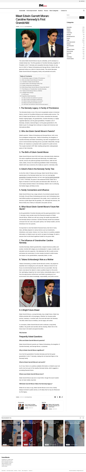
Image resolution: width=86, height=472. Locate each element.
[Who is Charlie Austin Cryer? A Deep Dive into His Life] (32, 433)
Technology (69, 56)
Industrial (68, 43)
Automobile (69, 27)
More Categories (25, 470)
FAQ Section (26, 94)
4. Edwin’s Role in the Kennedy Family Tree (31, 83)
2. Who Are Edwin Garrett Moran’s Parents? (32, 80)
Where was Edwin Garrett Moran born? (33, 102)
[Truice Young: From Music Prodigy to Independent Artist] (28, 406)
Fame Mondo (6, 457)
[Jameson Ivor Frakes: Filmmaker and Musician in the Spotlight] (74, 433)
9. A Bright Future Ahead (27, 92)
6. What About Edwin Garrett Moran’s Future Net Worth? (35, 87)
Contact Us (30, 470)
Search (68, 14)
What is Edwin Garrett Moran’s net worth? (33, 101)
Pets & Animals (70, 51)
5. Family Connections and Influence (30, 85)
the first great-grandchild (52, 177)
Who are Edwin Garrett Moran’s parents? (33, 97)
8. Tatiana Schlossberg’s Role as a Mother (31, 90)
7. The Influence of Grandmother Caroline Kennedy (33, 89)
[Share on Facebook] (55, 397)
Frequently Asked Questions (28, 96)
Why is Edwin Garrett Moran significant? (33, 99)
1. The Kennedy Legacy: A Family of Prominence (33, 78)
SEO (68, 55)
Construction (69, 32)
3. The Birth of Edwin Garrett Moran (30, 81)
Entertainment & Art (71, 36)
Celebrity (17, 26)
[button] (81, 1)
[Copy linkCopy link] (62, 397)
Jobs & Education (70, 45)
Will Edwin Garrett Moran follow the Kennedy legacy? (36, 104)
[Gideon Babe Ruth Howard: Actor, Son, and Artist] (53, 433)
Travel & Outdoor (70, 58)
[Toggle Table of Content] (48, 76)
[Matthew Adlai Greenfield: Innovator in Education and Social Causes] (51, 406)
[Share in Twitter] (57, 397)
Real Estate (69, 53)
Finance (68, 38)
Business (68, 29)
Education (69, 34)
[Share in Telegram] (60, 397)
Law (67, 47)
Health (68, 40)
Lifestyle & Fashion (70, 49)
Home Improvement (71, 42)
